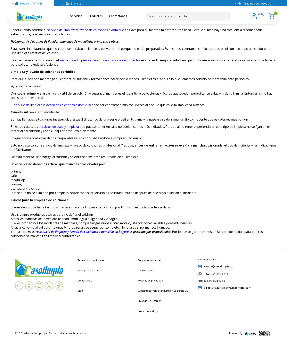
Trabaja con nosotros (90, 270)
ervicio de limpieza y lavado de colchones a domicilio (53, 105)
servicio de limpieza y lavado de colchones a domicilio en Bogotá (84, 232)
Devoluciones (145, 270)
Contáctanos (118, 16)
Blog (80, 290)
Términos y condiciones (91, 260)
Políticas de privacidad (150, 280)
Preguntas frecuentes (149, 260)
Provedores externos (149, 301)
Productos (95, 16)
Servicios (76, 16)
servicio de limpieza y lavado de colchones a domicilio (85, 30)
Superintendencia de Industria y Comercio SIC (163, 290)
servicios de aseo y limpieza (59, 126)
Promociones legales (149, 311)
